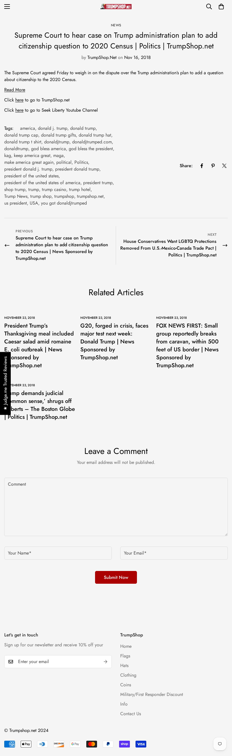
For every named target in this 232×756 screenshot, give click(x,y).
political (64, 162)
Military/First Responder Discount (151, 694)
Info (124, 704)
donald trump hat (95, 135)
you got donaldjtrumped (64, 203)
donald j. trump (52, 128)
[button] (221, 6)
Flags (125, 656)
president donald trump (77, 169)
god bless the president (91, 148)
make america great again (28, 162)
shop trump (14, 189)
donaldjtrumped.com (92, 142)
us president (15, 203)
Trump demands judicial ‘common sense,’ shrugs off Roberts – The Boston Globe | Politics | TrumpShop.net (39, 405)
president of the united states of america (42, 182)
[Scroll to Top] (220, 725)
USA (34, 203)
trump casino (54, 189)
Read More (14, 89)
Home (126, 646)
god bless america (48, 148)
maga (58, 155)
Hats (124, 665)
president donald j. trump (28, 169)
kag (7, 155)
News (116, 25)
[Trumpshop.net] (116, 6)
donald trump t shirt (22, 142)
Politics (81, 162)
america (27, 128)
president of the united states (31, 176)
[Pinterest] (213, 165)
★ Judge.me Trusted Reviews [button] (5, 383)
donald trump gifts (58, 135)
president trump (98, 182)
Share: (186, 165)
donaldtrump (16, 148)
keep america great (32, 155)
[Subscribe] (105, 661)
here (19, 100)
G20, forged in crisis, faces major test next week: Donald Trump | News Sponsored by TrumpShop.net (114, 342)
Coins (125, 684)
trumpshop (64, 196)
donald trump (83, 128)
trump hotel (80, 189)
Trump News (15, 196)
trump (33, 189)
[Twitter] (224, 165)
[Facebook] (201, 165)
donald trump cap (21, 135)
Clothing (128, 675)
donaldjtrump (56, 142)
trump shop (40, 196)
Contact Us (130, 713)
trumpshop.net (90, 196)
